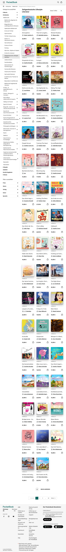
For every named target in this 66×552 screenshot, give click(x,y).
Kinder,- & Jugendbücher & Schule (7, 89)
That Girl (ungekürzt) (42, 33)
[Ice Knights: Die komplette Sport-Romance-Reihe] (42, 270)
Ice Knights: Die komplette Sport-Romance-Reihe (42, 281)
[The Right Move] (57, 270)
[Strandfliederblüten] (57, 132)
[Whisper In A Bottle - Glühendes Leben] (57, 325)
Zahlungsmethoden (22, 527)
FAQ (19, 538)
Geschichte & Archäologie (6, 138)
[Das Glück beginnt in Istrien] (57, 353)
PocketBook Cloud (32, 531)
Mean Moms (55, 419)
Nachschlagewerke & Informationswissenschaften (11, 118)
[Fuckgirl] (42, 49)
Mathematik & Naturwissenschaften (9, 148)
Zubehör (5, 169)
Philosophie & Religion (9, 126)
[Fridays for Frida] (42, 298)
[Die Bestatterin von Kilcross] (42, 105)
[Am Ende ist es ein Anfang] (57, 187)
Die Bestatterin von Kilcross (42, 115)
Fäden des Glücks (27, 253)
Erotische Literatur (9, 53)
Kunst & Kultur (7, 115)
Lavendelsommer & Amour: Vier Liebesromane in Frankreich (42, 392)
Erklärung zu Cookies (21, 511)
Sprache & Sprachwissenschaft (8, 111)
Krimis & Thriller (9, 31)
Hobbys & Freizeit (8, 101)
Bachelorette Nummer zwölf (28, 171)
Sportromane (8, 33)
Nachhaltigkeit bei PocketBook (33, 538)
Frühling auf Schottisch (57, 253)
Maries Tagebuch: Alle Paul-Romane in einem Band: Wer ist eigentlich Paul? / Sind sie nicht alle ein (57, 115)
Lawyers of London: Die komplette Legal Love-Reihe (28, 309)
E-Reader (5, 167)
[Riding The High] (57, 77)
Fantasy (7, 48)
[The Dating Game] (57, 49)
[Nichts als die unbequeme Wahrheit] (28, 77)
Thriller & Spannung (10, 36)
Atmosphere (26, 33)
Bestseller (6, 162)
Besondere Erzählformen (11, 81)
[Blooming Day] (42, 160)
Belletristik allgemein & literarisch (11, 20)
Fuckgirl (38, 60)
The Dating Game (56, 60)
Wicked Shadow (56, 33)
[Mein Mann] (57, 298)
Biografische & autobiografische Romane (11, 25)
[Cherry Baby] (42, 215)
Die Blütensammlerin (57, 392)
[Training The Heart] (42, 132)
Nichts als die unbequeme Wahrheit (28, 88)
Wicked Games (26, 447)
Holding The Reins (41, 198)
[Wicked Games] (28, 436)
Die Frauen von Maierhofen (42, 474)
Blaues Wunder (41, 419)
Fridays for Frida (41, 309)
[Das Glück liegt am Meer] (28, 187)
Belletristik (14, 6)
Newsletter (21, 534)
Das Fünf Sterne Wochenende (57, 447)
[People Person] (28, 132)
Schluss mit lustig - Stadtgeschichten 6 (28, 474)
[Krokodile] (28, 325)
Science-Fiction (9, 45)
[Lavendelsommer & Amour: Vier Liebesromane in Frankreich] (42, 381)
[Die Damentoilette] (28, 353)
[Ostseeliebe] (28, 381)
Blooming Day (40, 171)
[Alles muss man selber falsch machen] (42, 353)
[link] (31, 498)
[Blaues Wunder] (42, 408)
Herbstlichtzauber (56, 171)
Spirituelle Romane (10, 74)
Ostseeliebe (25, 392)
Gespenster (40, 336)
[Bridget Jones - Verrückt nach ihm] (28, 408)
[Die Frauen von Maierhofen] (42, 464)
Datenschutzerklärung (33, 507)
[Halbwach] (57, 215)
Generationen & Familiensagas (9, 65)
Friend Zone (25, 115)
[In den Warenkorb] (33, 39)
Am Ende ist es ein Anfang (57, 198)
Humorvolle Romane (10, 69)
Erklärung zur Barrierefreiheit (33, 511)
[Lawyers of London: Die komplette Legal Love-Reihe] (28, 298)
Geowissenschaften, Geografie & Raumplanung (8, 143)
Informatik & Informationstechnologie (10, 158)
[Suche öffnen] (58, 2)
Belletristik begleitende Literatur (11, 84)
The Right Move (55, 281)
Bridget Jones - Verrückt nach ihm (28, 419)
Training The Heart (42, 143)
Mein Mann (54, 309)
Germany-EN (14, 510)
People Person (26, 143)
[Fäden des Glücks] (28, 243)
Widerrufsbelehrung (33, 527)
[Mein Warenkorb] (61, 2)
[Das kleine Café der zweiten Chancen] (42, 243)
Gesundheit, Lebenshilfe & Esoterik (9, 98)
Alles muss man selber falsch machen (42, 364)
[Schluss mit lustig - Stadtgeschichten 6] (28, 464)
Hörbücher (8, 6)
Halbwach (54, 226)
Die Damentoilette (27, 364)
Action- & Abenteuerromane (9, 39)
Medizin (5, 135)
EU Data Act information (21, 515)
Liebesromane (8, 60)
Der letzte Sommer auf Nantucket (28, 281)
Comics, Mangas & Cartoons (8, 94)
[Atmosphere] (28, 22)
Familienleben (8, 62)
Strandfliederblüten (57, 143)
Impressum (21, 530)
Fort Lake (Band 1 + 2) (42, 447)
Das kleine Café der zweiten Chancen (42, 253)
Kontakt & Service (31, 534)
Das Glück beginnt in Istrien (57, 364)
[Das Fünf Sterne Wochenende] (57, 436)
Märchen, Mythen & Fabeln (12, 50)
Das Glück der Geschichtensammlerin (28, 226)
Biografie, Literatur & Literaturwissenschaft (9, 107)
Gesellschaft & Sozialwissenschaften (9, 122)
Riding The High (56, 88)
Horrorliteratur (8, 43)
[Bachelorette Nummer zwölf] (28, 160)
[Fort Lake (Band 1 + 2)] (42, 436)
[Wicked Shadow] (57, 22)
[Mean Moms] (57, 408)
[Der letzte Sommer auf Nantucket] (28, 270)
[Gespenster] (42, 325)
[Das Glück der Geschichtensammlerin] (28, 215)
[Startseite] (11, 2)
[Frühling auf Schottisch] (57, 243)
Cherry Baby (40, 226)
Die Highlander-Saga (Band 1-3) (42, 88)
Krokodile (25, 336)
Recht (4, 133)
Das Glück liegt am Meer (28, 198)
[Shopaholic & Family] (28, 49)
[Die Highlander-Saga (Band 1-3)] (42, 77)
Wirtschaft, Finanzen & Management (9, 129)
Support (31, 515)
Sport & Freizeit (7, 104)
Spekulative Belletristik (11, 28)
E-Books (5, 12)
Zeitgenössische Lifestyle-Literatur (11, 56)
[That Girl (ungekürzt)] (42, 22)
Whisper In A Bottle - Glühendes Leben (57, 336)
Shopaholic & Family (28, 60)
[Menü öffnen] (4, 2)
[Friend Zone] (28, 105)
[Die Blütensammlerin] (57, 381)
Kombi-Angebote (7, 172)
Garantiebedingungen (22, 519)
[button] (17, 12)
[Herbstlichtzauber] (57, 160)
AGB (19, 507)
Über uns (31, 522)
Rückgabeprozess (33, 519)
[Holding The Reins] (42, 187)
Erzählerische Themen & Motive (11, 77)
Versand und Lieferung (21, 523)
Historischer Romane (10, 71)
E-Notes (5, 175)
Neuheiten (6, 164)
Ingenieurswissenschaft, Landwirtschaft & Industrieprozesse (10, 153)
